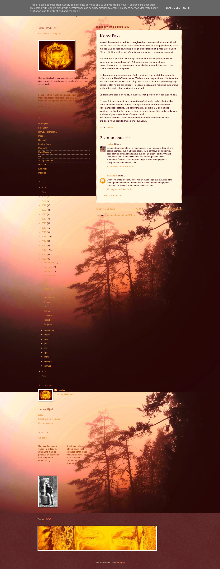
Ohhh (45, 284)
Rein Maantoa (44, 152)
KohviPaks (48, 315)
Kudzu (110, 144)
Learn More (173, 8)
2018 (44, 223)
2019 (44, 219)
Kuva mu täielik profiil (64, 394)
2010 (44, 259)
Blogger (121, 562)
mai (46, 348)
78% (45, 306)
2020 (44, 214)
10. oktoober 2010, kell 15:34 (120, 166)
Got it (187, 8)
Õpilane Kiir (48, 289)
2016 (44, 232)
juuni (46, 343)
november (49, 267)
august (47, 334)
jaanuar (48, 366)
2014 (44, 241)
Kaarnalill (42, 148)
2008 (44, 376)
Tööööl (46, 320)
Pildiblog (42, 173)
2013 (44, 245)
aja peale (42, 438)
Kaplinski (42, 169)
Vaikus (46, 311)
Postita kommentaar (113, 195)
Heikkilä (42, 164)
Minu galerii (43, 123)
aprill (46, 352)
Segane (47, 302)
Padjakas (47, 324)
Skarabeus (112, 176)
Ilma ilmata (48, 297)
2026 (44, 187)
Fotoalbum (43, 128)
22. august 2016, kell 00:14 (119, 189)
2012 (44, 250)
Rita (40, 156)
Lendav (61, 390)
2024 (44, 196)
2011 (44, 254)
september (49, 330)
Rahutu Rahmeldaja (47, 132)
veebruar (48, 361)
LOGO (48, 519)
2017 (44, 228)
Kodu (40, 415)
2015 (44, 236)
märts (47, 357)
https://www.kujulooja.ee (49, 33)
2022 (44, 205)
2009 (44, 371)
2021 (44, 210)
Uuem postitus (105, 208)
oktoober (48, 271)
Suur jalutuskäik (45, 160)
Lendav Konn (44, 144)
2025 (44, 192)
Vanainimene (49, 275)
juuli (46, 339)
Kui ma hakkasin (46, 423)
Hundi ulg (42, 140)
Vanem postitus (172, 208)
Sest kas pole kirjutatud (49, 419)
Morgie (41, 136)
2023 (44, 201)
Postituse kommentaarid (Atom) (120, 215)
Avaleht (138, 208)
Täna (45, 280)
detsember (49, 262)
